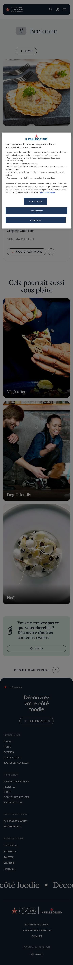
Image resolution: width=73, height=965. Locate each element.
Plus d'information (47, 192)
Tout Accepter (36, 210)
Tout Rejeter (35, 220)
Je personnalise (36, 201)
